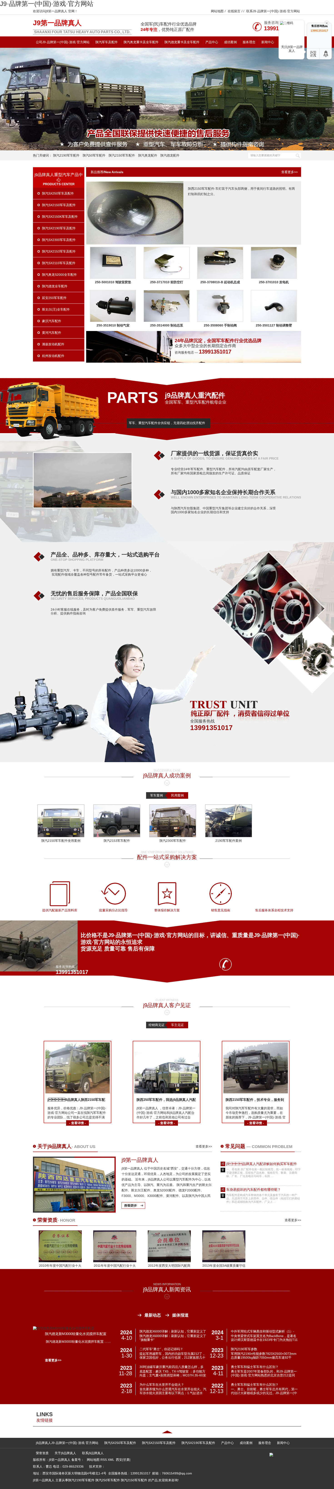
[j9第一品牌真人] (74, 1210)
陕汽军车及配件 (106, 42)
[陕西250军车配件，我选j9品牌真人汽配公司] (166, 1092)
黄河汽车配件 (51, 332)
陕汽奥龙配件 (147, 155)
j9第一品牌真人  (141, 1160)
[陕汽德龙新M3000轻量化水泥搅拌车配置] (63, 1328)
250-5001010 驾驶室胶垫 (113, 282)
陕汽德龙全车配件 (54, 286)
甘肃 (126, 1459)
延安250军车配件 (54, 298)
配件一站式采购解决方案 (167, 857)
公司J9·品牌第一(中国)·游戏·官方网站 (63, 42)
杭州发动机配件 (53, 356)
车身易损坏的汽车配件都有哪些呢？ (253, 1189)
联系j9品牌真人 (93, 1453)
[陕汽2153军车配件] (116, 820)
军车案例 (156, 795)
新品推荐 (97, 172)
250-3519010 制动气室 (113, 325)
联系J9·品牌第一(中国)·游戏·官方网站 (273, 11)
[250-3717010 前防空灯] (166, 277)
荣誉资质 (47, 1220)
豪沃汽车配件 (51, 321)
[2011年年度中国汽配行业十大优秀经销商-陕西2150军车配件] (114, 1261)
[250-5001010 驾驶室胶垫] (113, 277)
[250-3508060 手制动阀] (220, 321)
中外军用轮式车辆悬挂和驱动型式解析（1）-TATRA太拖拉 (262, 1332)
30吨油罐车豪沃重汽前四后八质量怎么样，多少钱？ (172, 1367)
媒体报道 (180, 1315)
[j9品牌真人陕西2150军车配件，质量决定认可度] (77, 1092)
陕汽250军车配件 (107, 1480)
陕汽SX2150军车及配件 (59, 205)
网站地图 (217, 11)
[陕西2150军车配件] (134, 243)
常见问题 (236, 1146)
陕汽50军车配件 (94, 155)
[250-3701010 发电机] (274, 277)
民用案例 (177, 795)
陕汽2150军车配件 (122, 155)
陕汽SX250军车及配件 (58, 193)
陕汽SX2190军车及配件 (59, 228)
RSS (104, 1459)
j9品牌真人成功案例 (167, 775)
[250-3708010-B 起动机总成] (220, 277)
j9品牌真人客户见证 (167, 1005)
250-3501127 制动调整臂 (274, 325)
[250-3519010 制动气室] (113, 321)
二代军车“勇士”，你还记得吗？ (161, 1349)
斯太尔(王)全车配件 (56, 309)
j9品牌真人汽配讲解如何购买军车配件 (261, 1164)
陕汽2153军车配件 (117, 840)
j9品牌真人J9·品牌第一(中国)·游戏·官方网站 (67, 1443)
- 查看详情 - (77, 1123)
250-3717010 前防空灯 (166, 282)
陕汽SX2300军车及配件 (59, 240)
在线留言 (234, 11)
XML (111, 1459)
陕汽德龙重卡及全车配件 (182, 42)
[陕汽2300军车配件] (172, 820)
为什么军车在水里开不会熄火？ (162, 1384)
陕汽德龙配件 (169, 155)
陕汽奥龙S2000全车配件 (59, 274)
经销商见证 (157, 1025)
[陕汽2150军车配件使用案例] (60, 820)
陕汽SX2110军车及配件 (58, 263)
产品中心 (211, 42)
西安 (119, 1459)
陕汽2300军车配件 (173, 840)
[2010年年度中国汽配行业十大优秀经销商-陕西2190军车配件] (60, 1261)
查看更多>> (289, 172)
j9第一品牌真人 (57, 23)
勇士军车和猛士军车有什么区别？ (255, 1367)
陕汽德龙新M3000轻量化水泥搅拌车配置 (75, 1334)
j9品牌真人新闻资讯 (167, 1289)
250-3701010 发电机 (274, 282)
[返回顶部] (326, 53)
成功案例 (230, 42)
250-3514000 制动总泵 (166, 325)
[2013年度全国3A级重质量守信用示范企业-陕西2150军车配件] (223, 1261)
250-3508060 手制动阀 (220, 325)
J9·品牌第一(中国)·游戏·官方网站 (46, 3)
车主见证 (177, 1025)
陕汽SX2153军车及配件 (59, 251)
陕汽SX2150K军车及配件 (60, 216)
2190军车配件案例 (228, 840)
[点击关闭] (326, 22)
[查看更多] (133, 1205)
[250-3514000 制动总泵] (166, 321)
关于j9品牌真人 (54, 1146)
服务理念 (249, 42)
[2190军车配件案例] (228, 820)
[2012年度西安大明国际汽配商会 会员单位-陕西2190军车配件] (169, 1261)
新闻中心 (267, 42)
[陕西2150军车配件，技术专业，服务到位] (255, 1092)
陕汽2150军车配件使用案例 (60, 840)
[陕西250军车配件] (167, 99)
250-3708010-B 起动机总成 (220, 282)
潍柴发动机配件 (53, 344)
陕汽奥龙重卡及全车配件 (141, 42)
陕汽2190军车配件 (66, 155)
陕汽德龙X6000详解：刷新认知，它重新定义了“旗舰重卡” (173, 1332)
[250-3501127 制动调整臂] (274, 321)
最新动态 (153, 1315)
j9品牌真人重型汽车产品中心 (59, 177)
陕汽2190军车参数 (244, 1349)
